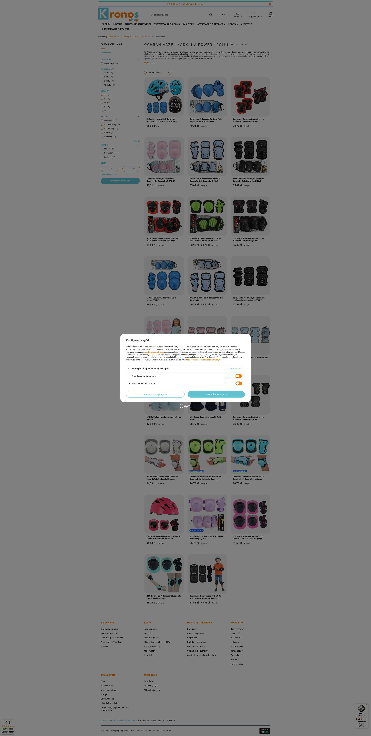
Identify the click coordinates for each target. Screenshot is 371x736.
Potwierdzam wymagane (155, 394)
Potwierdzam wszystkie (216, 394)
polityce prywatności (154, 352)
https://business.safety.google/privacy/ (203, 360)
